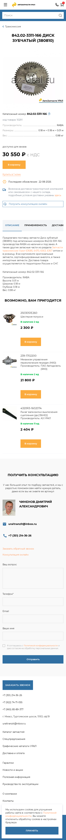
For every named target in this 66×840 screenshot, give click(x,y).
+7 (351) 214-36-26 (57, 5)
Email (6, 611)
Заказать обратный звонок (18, 548)
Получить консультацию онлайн (28, 204)
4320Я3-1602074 (31, 408)
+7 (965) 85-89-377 (13, 709)
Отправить (33, 659)
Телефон (8, 594)
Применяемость (35, 225)
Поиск (60, 15)
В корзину (14, 164)
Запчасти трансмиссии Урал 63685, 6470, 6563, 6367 (33, 249)
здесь (58, 195)
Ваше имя (8, 628)
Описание (12, 225)
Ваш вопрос (10, 564)
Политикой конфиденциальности (41, 645)
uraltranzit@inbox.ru (22, 524)
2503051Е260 (29, 312)
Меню (5, 5)
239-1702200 (29, 355)
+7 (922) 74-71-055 (12, 702)
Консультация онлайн (16, 554)
